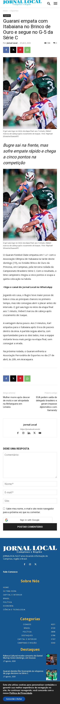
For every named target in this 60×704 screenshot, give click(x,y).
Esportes (14, 10)
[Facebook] (6, 50)
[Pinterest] (20, 50)
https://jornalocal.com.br (30, 429)
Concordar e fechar (14, 699)
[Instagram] (25, 433)
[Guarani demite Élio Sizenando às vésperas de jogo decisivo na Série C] (51, 674)
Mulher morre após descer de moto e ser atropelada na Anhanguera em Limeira (16, 402)
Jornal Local (12, 43)
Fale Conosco (10, 571)
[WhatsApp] (27, 50)
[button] (27, 520)
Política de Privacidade (20, 693)
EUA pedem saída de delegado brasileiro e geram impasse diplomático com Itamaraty (46, 404)
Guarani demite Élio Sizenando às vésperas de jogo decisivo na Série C (23, 672)
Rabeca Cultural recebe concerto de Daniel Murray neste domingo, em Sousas (23, 656)
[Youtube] (41, 433)
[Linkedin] (30, 433)
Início (5, 10)
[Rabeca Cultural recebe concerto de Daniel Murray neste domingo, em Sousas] (51, 659)
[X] (13, 50)
